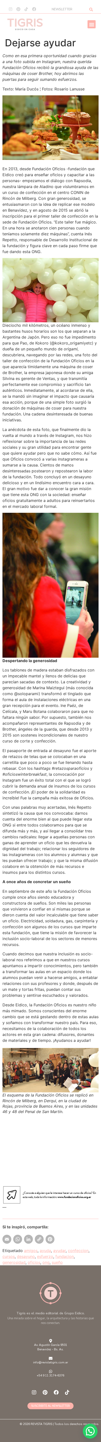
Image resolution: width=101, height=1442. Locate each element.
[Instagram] (10, 9)
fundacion (64, 1256)
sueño (57, 1262)
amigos (31, 1250)
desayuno (26, 1256)
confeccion (78, 1250)
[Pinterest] (18, 9)
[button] (92, 24)
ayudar (59, 1250)
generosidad (13, 1262)
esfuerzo (45, 1256)
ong (46, 1262)
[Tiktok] (26, 9)
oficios (34, 1262)
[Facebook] (34, 9)
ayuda (45, 1250)
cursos (8, 1256)
